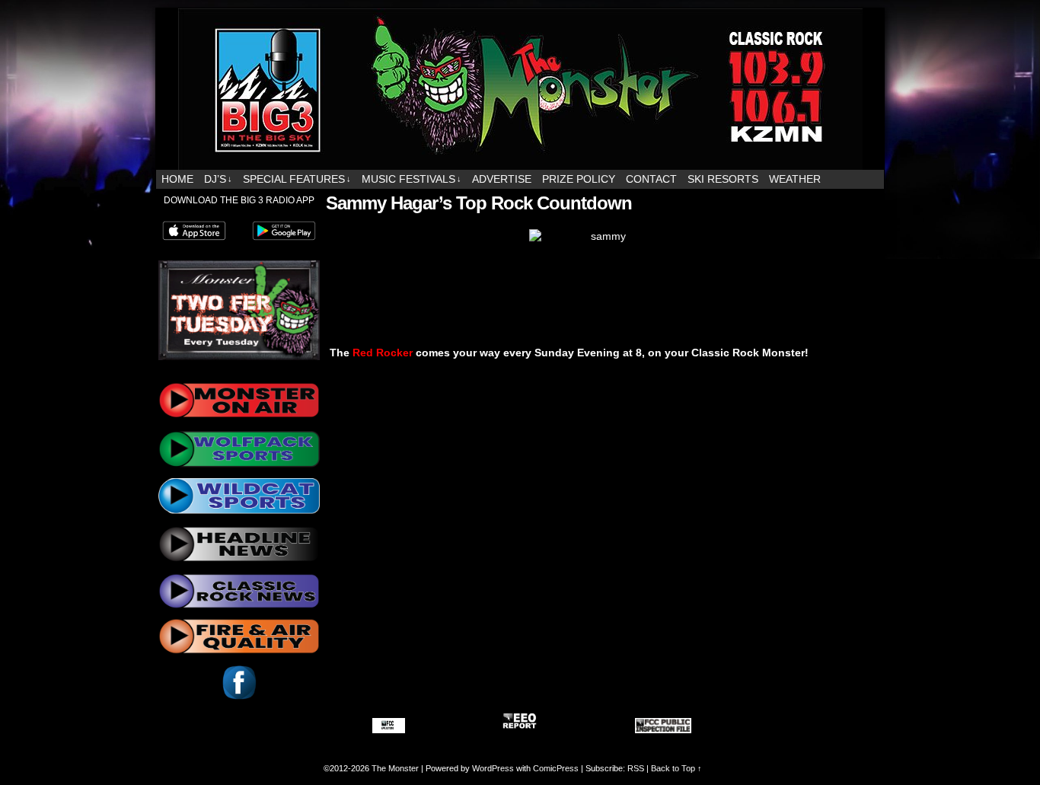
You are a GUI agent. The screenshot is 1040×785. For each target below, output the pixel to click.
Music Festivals (411, 179)
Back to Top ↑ (676, 768)
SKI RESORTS (722, 179)
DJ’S (218, 179)
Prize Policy (578, 179)
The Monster (395, 768)
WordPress (493, 768)
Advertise (501, 179)
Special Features (297, 179)
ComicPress (556, 768)
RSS (635, 768)
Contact (651, 179)
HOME (177, 179)
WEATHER (795, 179)
